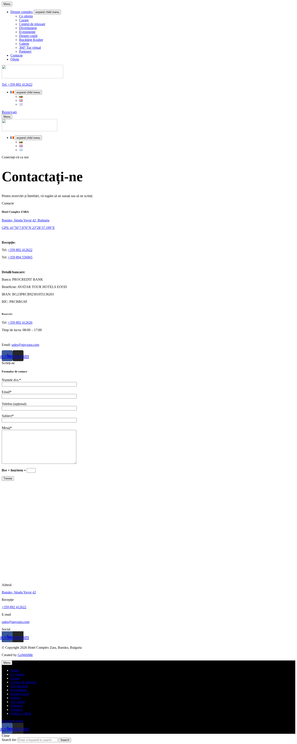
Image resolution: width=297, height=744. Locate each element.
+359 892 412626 (20, 322)
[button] (9, 112)
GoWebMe (25, 655)
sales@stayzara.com (25, 345)
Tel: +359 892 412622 (17, 84)
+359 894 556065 (20, 257)
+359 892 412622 (20, 250)
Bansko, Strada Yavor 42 (19, 592)
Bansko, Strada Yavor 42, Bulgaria (25, 220)
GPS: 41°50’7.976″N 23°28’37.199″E (28, 228)
